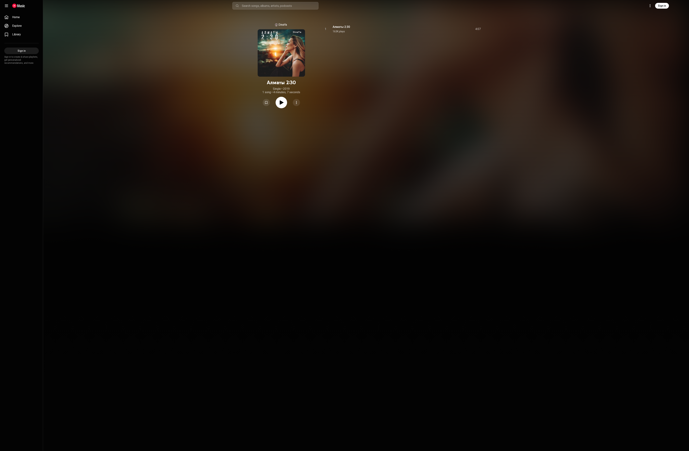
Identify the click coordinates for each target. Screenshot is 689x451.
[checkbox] (478, 29)
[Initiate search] (237, 6)
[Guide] (6, 6)
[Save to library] (266, 102)
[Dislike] (457, 29)
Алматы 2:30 (341, 27)
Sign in (662, 5)
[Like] (451, 29)
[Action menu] (296, 102)
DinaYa (282, 24)
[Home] (18, 6)
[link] (21, 17)
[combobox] (280, 5)
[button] (266, 102)
